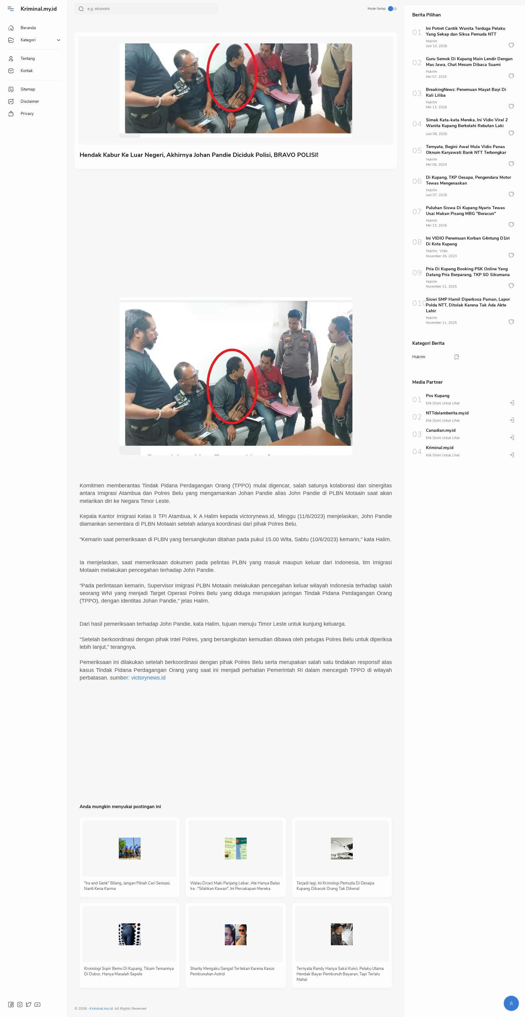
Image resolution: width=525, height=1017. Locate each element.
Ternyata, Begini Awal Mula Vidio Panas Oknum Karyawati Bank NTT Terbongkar (466, 149)
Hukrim (431, 41)
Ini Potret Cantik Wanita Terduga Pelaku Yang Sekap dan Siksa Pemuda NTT (465, 31)
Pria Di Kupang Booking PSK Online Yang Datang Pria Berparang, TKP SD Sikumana (468, 272)
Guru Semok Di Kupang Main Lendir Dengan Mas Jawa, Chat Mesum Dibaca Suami (469, 61)
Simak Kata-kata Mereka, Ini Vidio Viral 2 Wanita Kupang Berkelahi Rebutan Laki (467, 123)
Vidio (444, 251)
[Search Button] (81, 9)
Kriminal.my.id (39, 8)
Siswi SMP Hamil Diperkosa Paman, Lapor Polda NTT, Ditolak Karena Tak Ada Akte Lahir (468, 305)
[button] (511, 45)
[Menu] (11, 9)
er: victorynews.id (144, 678)
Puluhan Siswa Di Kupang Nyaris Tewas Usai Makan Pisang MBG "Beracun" (465, 210)
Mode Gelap (377, 8)
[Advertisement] (236, 220)
